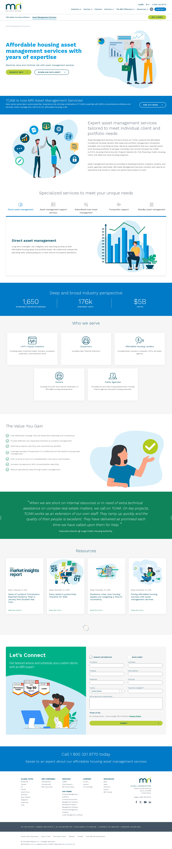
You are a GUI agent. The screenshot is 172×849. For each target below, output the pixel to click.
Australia (24, 794)
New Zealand (25, 797)
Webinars (107, 787)
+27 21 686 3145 (91, 827)
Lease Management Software (72, 815)
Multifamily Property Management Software (70, 806)
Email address (133, 671)
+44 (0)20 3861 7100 (65, 827)
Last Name (131, 662)
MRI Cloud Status (68, 787)
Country (92, 688)
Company (93, 671)
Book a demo (137, 657)
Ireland (23, 789)
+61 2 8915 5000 (113, 827)
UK (22, 787)
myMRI (64, 782)
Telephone (93, 679)
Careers (86, 784)
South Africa (25, 792)
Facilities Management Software (70, 811)
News (106, 784)
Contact (85, 782)
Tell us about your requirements (101, 696)
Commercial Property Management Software (70, 801)
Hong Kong (24, 802)
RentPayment (46, 782)
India (22, 805)
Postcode (131, 679)
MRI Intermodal (47, 787)
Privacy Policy (135, 716)
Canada (23, 784)
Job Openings (88, 787)
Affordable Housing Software (18, 17)
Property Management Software (70, 795)
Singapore (24, 800)
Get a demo (157, 17)
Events (106, 789)
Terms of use (95, 713)
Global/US (24, 782)
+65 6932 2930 (135, 827)
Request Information (103, 657)
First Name (93, 662)
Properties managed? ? (136, 688)
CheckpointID (46, 784)
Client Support (67, 784)
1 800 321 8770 (145, 797)
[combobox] (107, 691)
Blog (105, 782)
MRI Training (108, 792)
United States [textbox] (96, 691)
